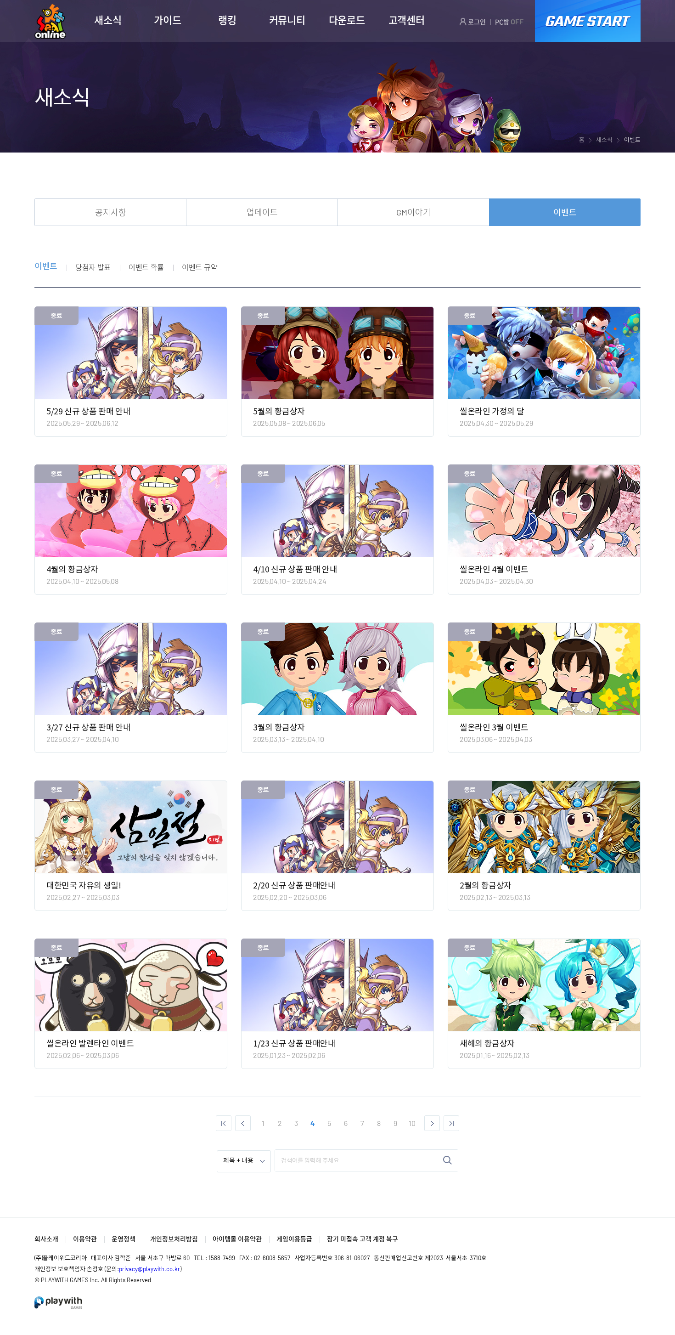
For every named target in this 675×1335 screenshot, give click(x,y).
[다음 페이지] (432, 1123)
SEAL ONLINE (50, 21)
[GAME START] (588, 21)
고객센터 (406, 20)
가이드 (167, 20)
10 (412, 1123)
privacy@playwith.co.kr (149, 1269)
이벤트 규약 (199, 266)
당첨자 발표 (93, 266)
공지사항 (110, 212)
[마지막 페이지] (451, 1123)
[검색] (448, 1160)
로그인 (476, 22)
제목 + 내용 (238, 1161)
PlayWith (58, 1302)
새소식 (107, 20)
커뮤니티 (287, 20)
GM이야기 (413, 212)
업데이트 (262, 212)
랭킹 (227, 20)
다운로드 (347, 20)
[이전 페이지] (243, 1123)
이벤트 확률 (146, 266)
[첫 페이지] (223, 1123)
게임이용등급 (294, 1239)
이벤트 (565, 212)
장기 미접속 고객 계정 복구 (362, 1239)
